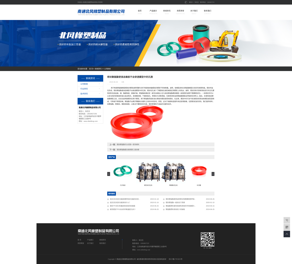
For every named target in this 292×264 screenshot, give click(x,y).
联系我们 (207, 12)
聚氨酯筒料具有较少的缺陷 (175, 209)
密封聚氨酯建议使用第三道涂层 (128, 149)
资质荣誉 (180, 12)
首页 (140, 12)
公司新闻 (107, 69)
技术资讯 (84, 94)
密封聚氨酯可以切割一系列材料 (128, 144)
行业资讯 (84, 89)
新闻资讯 (167, 12)
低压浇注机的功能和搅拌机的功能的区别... (125, 199)
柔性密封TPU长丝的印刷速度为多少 (123, 209)
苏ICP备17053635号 (175, 259)
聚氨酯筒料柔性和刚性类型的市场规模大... (181, 206)
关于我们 (194, 12)
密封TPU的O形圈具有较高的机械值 (122, 206)
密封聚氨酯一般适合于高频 (175, 202)
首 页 (91, 69)
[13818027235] (287, 220)
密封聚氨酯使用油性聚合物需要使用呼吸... (181, 199)
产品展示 (153, 12)
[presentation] (108, 174)
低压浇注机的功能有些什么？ (120, 202)
